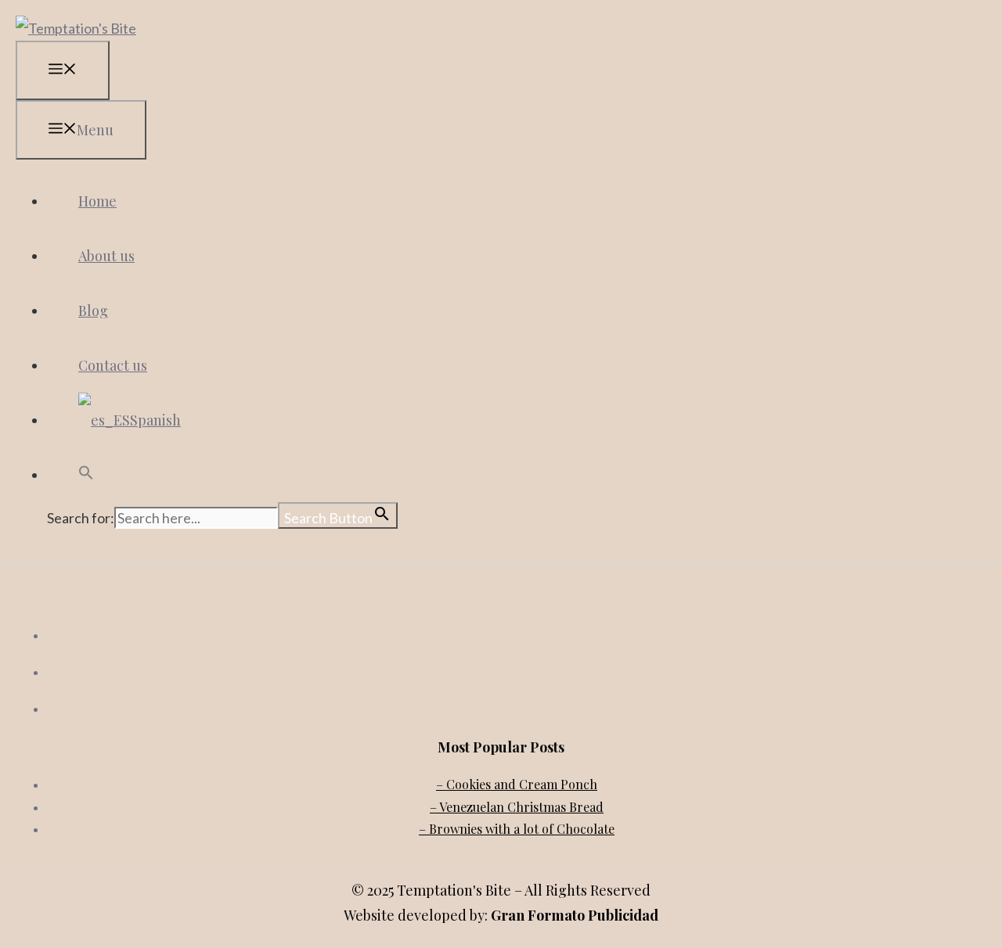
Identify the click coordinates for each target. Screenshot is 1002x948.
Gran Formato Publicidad (574, 915)
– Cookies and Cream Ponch (516, 784)
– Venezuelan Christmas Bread (517, 807)
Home (97, 201)
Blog (93, 310)
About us (106, 255)
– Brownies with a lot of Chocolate (517, 829)
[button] (86, 474)
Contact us (112, 365)
